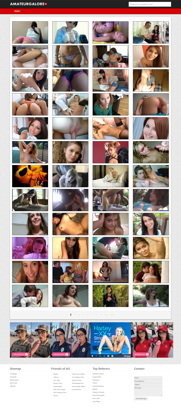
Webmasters (14, 380)
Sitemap (12, 386)
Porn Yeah (96, 398)
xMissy (55, 377)
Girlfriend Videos (98, 374)
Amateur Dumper (98, 392)
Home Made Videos (78, 386)
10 (106, 315)
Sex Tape (56, 380)
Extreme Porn (76, 380)
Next (112, 315)
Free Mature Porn (78, 377)
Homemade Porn (78, 383)
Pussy (55, 395)
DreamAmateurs (98, 386)
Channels (13, 377)
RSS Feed (13, 383)
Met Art (95, 389)
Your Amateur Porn (59, 392)
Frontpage (13, 374)
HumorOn (96, 380)
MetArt (55, 374)
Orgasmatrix (57, 386)
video (17, 11)
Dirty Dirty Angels (59, 389)
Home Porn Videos (78, 374)
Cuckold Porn (76, 389)
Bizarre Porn (57, 383)
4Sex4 (95, 383)
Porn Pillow (96, 401)
